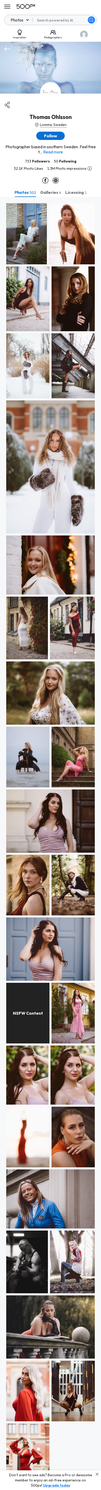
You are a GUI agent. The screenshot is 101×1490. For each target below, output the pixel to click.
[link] (26, 233)
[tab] (25, 192)
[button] (91, 20)
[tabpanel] (50, 843)
